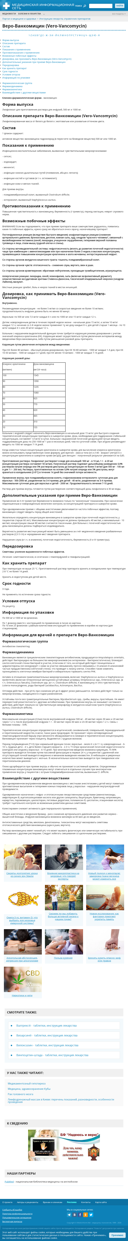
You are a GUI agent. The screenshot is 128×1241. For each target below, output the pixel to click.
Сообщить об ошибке (12, 1209)
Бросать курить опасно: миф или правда (104, 959)
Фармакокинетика (12, 89)
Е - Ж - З (46, 35)
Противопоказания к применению (21, 52)
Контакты (86, 1202)
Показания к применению (16, 49)
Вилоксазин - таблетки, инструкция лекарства (47, 1045)
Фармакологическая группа (17, 83)
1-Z (30, 35)
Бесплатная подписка (12, 1221)
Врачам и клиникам (52, 1202)
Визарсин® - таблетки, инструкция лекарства (46, 1035)
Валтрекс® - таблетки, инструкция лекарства (46, 1025)
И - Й (54, 35)
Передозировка (10, 65)
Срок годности (10, 71)
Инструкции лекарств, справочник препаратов (64, 18)
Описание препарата (14, 43)
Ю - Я (97, 35)
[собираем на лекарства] (64, 1148)
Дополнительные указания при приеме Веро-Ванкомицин (34, 62)
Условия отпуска (11, 74)
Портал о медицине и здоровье (19, 18)
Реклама (71, 1202)
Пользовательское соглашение (16, 1217)
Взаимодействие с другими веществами (24, 92)
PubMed (9, 1181)
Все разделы (118, 14)
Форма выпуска (10, 40)
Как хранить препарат (14, 68)
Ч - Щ (88, 35)
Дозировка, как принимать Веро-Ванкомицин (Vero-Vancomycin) (36, 58)
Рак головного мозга (20, 1094)
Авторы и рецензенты (27, 1202)
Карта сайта (101, 1202)
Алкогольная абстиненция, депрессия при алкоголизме (22, 959)
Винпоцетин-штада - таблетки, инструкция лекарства (52, 1055)
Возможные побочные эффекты (19, 55)
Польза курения (63, 957)
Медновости (9, 13)
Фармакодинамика (12, 86)
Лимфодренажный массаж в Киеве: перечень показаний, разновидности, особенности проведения (61, 1101)
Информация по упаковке (16, 77)
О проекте (7, 1202)
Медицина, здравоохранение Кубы (29, 1089)
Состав (6, 46)
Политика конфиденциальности (17, 1213)
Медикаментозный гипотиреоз (27, 1083)
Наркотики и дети (22, 995)
